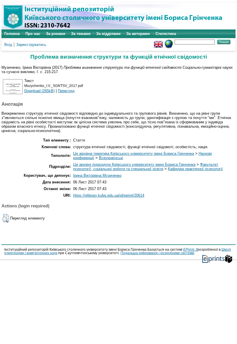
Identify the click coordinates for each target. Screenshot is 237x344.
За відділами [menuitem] (108, 33)
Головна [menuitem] (12, 33)
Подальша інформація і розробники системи (157, 253)
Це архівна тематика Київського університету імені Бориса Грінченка (133, 153)
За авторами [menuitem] (138, 33)
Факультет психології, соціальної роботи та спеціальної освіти (145, 166)
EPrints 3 (190, 249)
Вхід (8, 44)
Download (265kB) (39, 91)
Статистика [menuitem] (165, 33)
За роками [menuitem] (55, 33)
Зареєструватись (31, 44)
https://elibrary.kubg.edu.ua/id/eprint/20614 (108, 195)
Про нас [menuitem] (32, 33)
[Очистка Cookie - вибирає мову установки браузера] (168, 42)
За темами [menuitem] (80, 33)
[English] (158, 42)
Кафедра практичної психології (195, 169)
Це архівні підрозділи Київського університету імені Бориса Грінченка (134, 164)
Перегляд (66, 91)
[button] (5, 218)
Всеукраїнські (111, 158)
